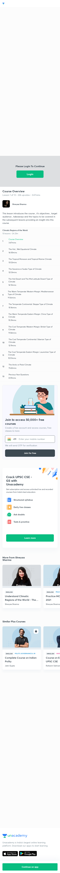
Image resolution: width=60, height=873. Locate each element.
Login (30, 174)
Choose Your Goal (16, 3)
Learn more (30, 537)
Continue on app (30, 866)
